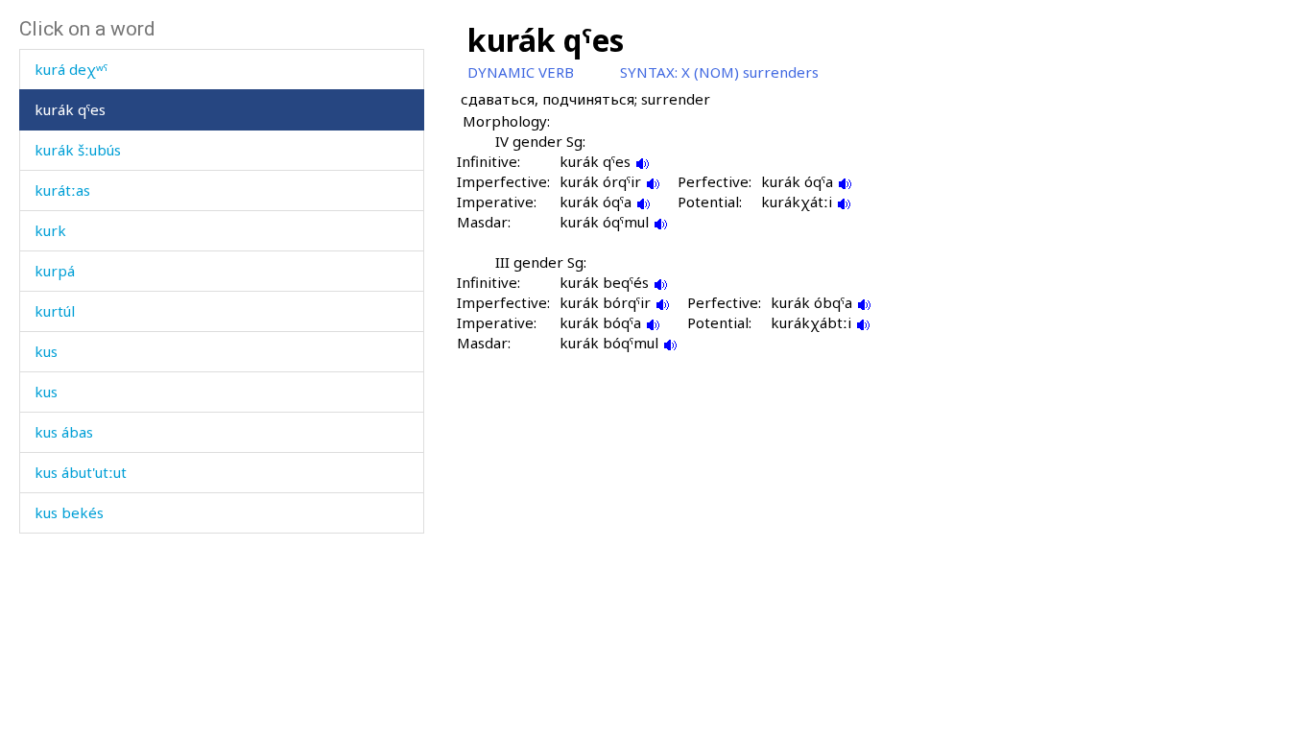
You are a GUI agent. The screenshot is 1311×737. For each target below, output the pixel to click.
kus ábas (64, 431)
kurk (50, 230)
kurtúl (55, 311)
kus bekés (69, 512)
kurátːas (62, 190)
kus (46, 351)
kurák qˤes (70, 109)
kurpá (55, 270)
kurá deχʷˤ (71, 69)
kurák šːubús (78, 149)
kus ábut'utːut (81, 472)
